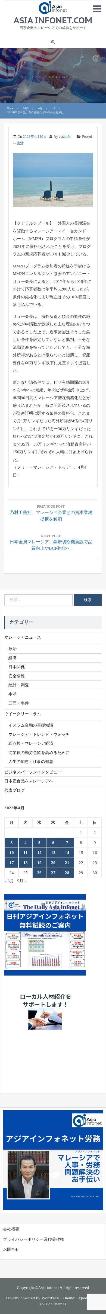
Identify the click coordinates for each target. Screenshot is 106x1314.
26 (39, 873)
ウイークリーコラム (22, 714)
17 (12, 863)
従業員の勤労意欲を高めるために (39, 752)
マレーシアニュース (22, 637)
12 (39, 853)
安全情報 (16, 676)
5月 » (22, 881)
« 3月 (9, 881)
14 (67, 853)
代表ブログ (14, 790)
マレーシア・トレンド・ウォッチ (39, 734)
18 (25, 863)
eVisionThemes (53, 1304)
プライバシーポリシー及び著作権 (33, 1239)
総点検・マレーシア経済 (30, 743)
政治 (12, 649)
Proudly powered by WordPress (33, 1298)
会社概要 (11, 1229)
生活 (20, 143)
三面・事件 (18, 703)
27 (53, 873)
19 (39, 863)
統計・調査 (18, 685)
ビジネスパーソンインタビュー (32, 772)
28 (67, 873)
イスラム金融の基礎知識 (30, 725)
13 (53, 853)
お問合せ (11, 1249)
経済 (12, 658)
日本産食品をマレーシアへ (28, 781)
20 (53, 863)
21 (67, 863)
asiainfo (65, 137)
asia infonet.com (53, 20)
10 (12, 853)
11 (25, 853)
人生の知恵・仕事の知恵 (30, 761)
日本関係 (16, 667)
